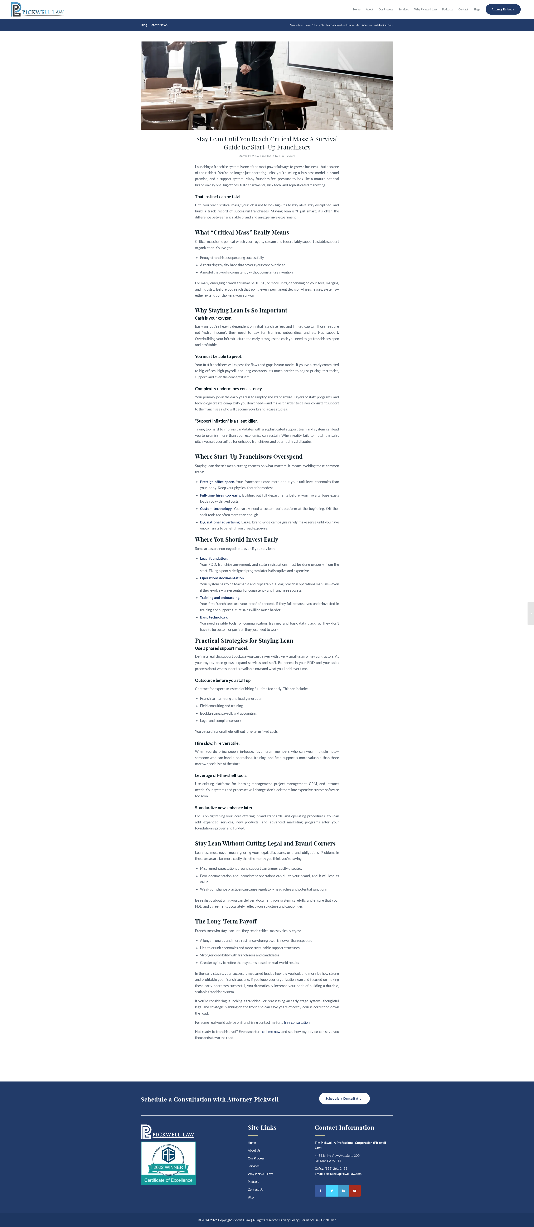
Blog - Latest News (154, 25)
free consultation (297, 1022)
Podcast (253, 1181)
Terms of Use (310, 1220)
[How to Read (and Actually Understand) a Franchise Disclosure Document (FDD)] (531, 613)
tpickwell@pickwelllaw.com (342, 1174)
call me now (271, 1031)
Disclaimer (328, 1220)
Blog (268, 156)
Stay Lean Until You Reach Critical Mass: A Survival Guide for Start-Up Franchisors (267, 143)
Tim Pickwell (287, 156)
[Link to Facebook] (320, 1191)
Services (253, 1166)
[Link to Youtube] (355, 1191)
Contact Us (255, 1189)
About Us (254, 1150)
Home (252, 1142)
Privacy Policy (289, 1220)
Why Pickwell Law (260, 1174)
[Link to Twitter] (332, 1191)
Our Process (256, 1158)
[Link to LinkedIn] (343, 1191)
